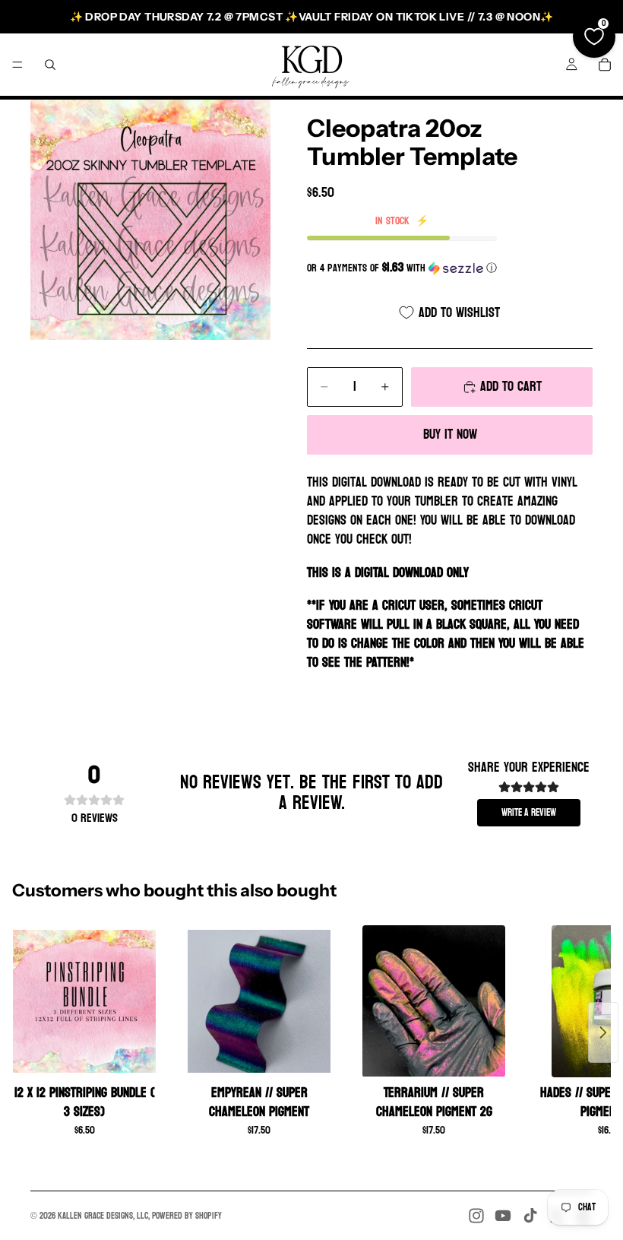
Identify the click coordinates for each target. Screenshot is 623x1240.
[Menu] (17, 64)
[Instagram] (476, 1216)
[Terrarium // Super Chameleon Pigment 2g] (433, 1001)
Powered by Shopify (187, 1215)
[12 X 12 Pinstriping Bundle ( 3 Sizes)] (84, 1001)
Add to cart (511, 386)
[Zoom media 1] (150, 220)
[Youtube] (503, 1216)
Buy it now (450, 434)
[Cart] (604, 64)
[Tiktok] (530, 1216)
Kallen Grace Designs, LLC (103, 1215)
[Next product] (603, 1032)
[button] (450, 267)
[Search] (50, 64)
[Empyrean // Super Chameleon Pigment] (259, 1001)
